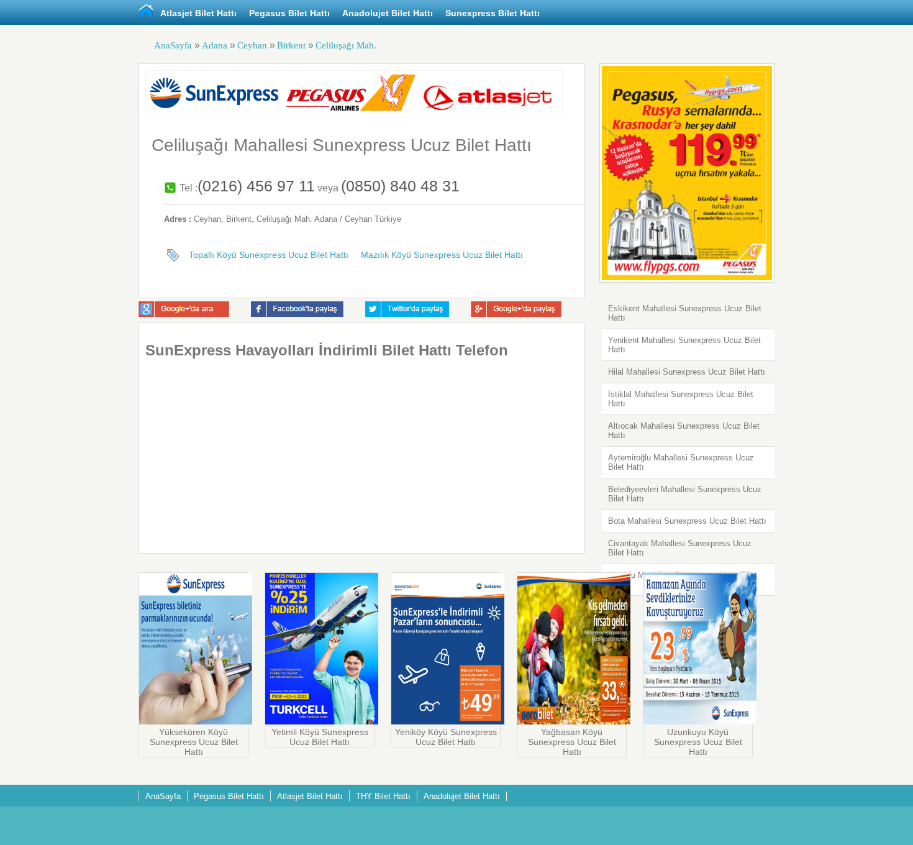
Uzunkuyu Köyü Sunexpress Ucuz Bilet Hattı (698, 742)
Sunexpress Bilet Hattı (492, 13)
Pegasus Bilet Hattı (289, 13)
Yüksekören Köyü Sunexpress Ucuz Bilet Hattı (194, 742)
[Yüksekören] (195, 721)
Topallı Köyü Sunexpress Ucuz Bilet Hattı (268, 255)
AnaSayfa (173, 45)
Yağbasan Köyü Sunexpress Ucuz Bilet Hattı (572, 742)
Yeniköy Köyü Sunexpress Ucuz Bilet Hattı (446, 737)
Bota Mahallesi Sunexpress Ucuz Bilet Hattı (687, 521)
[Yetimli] (321, 721)
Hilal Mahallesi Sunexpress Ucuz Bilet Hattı (686, 372)
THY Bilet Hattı (383, 796)
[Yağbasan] (573, 721)
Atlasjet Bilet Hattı (198, 13)
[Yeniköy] (447, 721)
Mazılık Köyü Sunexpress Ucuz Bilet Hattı (442, 255)
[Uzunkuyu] (699, 721)
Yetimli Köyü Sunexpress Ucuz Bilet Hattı (319, 737)
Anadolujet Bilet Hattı (387, 13)
